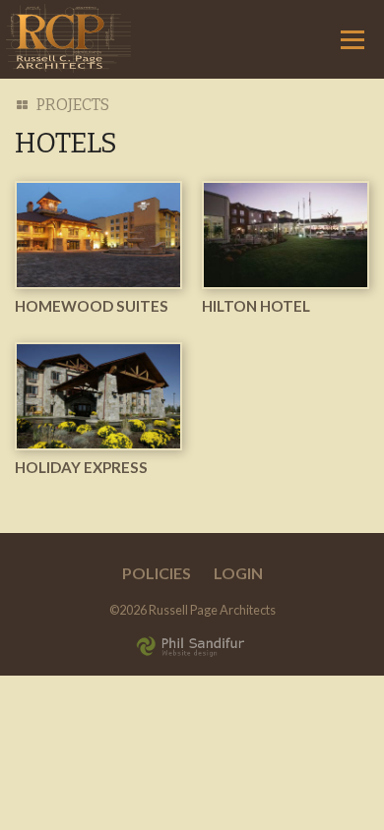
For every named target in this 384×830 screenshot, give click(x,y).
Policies (156, 572)
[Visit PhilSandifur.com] (192, 643)
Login (238, 572)
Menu (352, 39)
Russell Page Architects (68, 38)
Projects (72, 104)
